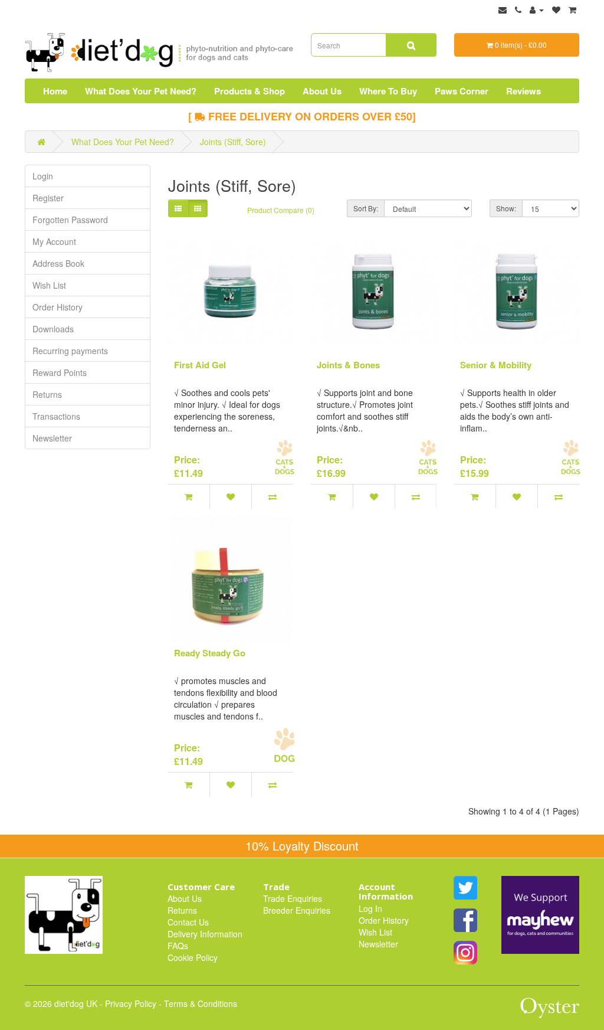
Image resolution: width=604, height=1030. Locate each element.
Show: (506, 208)
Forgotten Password (70, 219)
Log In (370, 908)
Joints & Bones (348, 364)
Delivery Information (205, 934)
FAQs (178, 945)
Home (55, 90)
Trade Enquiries (292, 898)
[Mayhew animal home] (540, 913)
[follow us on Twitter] (465, 886)
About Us (322, 90)
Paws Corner (461, 90)
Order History (57, 307)
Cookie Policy (193, 957)
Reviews (523, 90)
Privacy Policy (130, 1003)
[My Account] (537, 9)
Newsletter (52, 438)
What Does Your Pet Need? (140, 90)
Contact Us (188, 922)
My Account (54, 241)
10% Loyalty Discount (302, 845)
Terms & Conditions (200, 1003)
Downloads (53, 329)
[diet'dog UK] (64, 913)
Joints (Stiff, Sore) (233, 142)
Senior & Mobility (495, 364)
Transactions (56, 416)
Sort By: (365, 208)
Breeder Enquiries (296, 910)
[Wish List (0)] (556, 9)
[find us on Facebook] (465, 919)
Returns (47, 394)
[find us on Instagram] (465, 951)
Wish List (49, 285)
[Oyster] (549, 1012)
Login (42, 176)
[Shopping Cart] (572, 9)
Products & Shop (249, 90)
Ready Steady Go (209, 652)
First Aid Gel (200, 364)
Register (48, 198)
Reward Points (59, 372)
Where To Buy (388, 90)
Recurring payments (70, 351)
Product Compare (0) (280, 210)
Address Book (58, 263)
